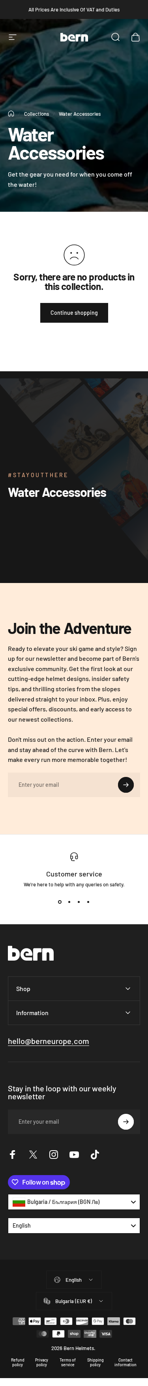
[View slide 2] (69, 901)
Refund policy (17, 1362)
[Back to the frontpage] (11, 113)
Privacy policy (41, 1362)
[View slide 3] (79, 901)
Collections (36, 114)
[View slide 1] (60, 901)
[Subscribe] (126, 785)
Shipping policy (95, 1362)
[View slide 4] (88, 901)
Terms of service (68, 1362)
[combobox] (74, 1202)
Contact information (125, 1362)
